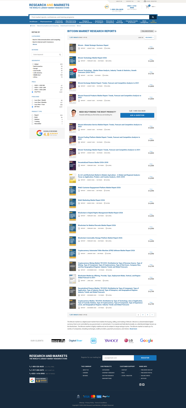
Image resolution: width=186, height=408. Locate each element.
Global (48, 64)
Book (48, 117)
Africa (47, 77)
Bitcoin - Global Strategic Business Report (93, 45)
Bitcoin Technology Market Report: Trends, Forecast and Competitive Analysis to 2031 (109, 150)
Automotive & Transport (99, 21)
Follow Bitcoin (147, 31)
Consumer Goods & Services (132, 21)
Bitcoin (35, 44)
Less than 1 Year (48, 104)
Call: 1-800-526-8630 (137, 111)
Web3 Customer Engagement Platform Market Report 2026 (99, 188)
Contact (124, 370)
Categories (105, 370)
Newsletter (48, 123)
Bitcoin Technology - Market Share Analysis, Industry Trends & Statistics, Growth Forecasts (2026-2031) (107, 71)
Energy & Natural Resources (85, 21)
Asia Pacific (47, 70)
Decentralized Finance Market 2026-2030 (93, 162)
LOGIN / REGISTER (151, 1)
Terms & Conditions (101, 402)
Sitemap (81, 402)
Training (48, 121)
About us (86, 370)
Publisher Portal (146, 372)
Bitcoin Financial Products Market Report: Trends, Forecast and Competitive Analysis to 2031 (109, 97)
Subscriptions (107, 378)
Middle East (47, 75)
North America (47, 66)
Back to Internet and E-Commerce (43, 42)
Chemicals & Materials (59, 21)
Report (48, 115)
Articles (143, 378)
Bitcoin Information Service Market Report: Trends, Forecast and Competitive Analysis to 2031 (110, 126)
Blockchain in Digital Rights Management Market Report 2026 (100, 213)
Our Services (153, 21)
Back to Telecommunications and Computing (46, 39)
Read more (133, 329)
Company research (108, 372)
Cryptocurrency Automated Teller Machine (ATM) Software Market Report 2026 (106, 250)
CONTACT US (129, 1)
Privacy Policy (89, 402)
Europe (47, 68)
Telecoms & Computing (110, 21)
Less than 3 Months (48, 102)
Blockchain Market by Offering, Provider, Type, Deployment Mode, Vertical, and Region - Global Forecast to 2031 (109, 277)
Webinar (48, 119)
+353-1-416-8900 (132, 7)
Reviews (85, 375)
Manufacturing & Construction (71, 21)
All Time (48, 106)
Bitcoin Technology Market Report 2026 (92, 58)
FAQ (139, 1)
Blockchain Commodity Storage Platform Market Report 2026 (100, 238)
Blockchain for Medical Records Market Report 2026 (97, 225)
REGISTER (145, 358)
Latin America (47, 72)
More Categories (144, 21)
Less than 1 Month (48, 100)
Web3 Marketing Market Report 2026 (91, 200)
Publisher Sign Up (146, 370)
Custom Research (108, 375)
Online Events (145, 375)
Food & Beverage (119, 21)
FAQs (123, 372)
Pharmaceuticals (46, 21)
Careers (85, 372)
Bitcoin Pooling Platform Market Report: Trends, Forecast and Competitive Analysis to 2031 (109, 138)
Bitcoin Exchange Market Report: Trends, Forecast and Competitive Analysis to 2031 (108, 83)
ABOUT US (119, 1)
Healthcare (33, 21)
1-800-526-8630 (116, 9)
